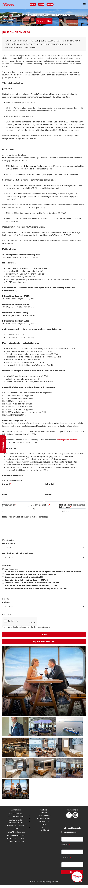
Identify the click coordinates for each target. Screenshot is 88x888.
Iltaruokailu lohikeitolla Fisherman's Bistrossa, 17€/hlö (31, 585)
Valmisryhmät (44, 821)
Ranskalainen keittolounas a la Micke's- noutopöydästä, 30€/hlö (36, 588)
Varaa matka (44, 21)
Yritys (44, 827)
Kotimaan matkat (44, 815)
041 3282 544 (15, 841)
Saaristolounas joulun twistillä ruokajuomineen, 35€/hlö (32, 583)
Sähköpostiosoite (69, 832)
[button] (3, 444)
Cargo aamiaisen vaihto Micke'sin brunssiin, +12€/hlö (30, 574)
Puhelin (48, 494)
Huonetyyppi (8, 543)
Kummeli (54, 881)
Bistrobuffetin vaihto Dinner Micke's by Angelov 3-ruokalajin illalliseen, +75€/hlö (43, 571)
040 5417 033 (15, 836)
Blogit (44, 824)
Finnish (32, 4)
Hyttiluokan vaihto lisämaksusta (18, 553)
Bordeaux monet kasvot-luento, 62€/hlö (24, 577)
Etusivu (44, 813)
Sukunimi (49, 484)
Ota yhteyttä (44, 830)
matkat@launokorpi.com (67, 439)
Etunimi (6, 484)
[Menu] (83, 4)
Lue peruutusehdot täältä (44, 641)
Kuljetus (6, 602)
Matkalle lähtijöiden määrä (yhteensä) (72, 506)
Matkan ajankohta (40, 505)
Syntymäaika (8, 505)
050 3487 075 (15, 838)
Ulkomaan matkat (44, 818)
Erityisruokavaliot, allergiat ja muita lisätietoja (25, 517)
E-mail (5, 494)
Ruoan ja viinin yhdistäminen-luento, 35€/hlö (26, 580)
